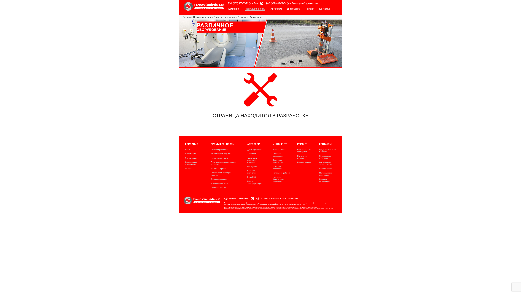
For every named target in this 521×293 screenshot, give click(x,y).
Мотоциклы (252, 166)
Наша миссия (190, 154)
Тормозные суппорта (219, 158)
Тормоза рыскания (218, 188)
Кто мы (188, 150)
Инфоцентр (293, 8)
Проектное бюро (304, 162)
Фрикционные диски (219, 179)
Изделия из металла (302, 157)
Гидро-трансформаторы (254, 182)
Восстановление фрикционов (304, 151)
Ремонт (310, 8)
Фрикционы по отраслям (278, 161)
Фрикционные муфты (219, 183)
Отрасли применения (219, 150)
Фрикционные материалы (221, 154)
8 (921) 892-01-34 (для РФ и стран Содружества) (293, 3)
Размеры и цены (279, 150)
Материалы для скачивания (325, 174)
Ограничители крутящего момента (221, 174)
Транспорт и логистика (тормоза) (252, 160)
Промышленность (255, 8)
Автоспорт (251, 154)
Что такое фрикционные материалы (278, 179)
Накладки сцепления (277, 167)
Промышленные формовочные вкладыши (223, 163)
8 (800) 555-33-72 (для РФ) (244, 3)
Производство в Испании (325, 157)
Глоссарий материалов (278, 155)
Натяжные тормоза (218, 169)
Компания (233, 8)
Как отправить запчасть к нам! (325, 163)
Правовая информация (324, 180)
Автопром (276, 8)
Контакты (324, 8)
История (188, 169)
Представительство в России (327, 151)
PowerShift (251, 177)
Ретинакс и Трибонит (281, 173)
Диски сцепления (254, 150)
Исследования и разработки (191, 163)
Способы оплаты (326, 169)
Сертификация (191, 158)
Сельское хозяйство (251, 172)
